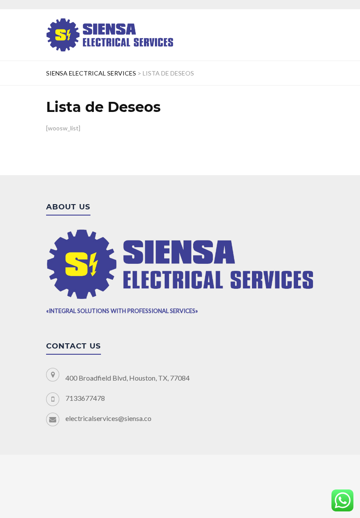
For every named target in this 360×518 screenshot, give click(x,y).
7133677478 (85, 398)
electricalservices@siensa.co (108, 418)
